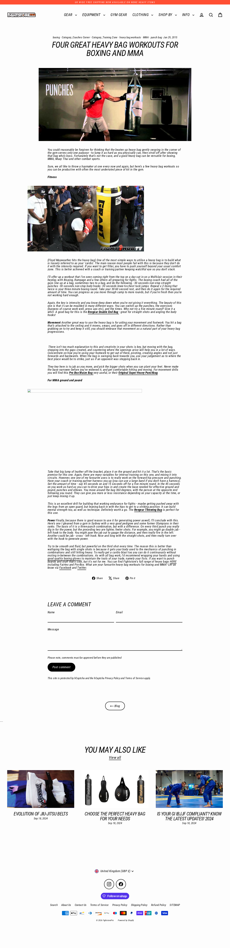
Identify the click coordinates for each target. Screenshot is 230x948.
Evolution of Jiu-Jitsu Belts (41, 814)
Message (53, 629)
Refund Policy (158, 905)
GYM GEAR (119, 15)
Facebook (65, 567)
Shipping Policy (139, 905)
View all (115, 757)
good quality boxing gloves (64, 558)
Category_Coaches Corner (76, 37)
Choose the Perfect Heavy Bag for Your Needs (115, 816)
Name (51, 612)
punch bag (156, 37)
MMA (146, 37)
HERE (173, 561)
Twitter (81, 567)
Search (54, 905)
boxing (56, 37)
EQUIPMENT (92, 15)
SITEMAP (175, 905)
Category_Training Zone (104, 37)
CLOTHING (141, 15)
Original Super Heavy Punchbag (138, 372)
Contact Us (81, 905)
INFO (186, 15)
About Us (66, 905)
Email (119, 612)
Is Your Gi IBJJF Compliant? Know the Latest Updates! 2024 (189, 816)
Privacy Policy (112, 678)
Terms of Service (134, 678)
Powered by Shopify (126, 920)
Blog (117, 706)
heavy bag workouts (130, 37)
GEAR (68, 15)
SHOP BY (165, 15)
